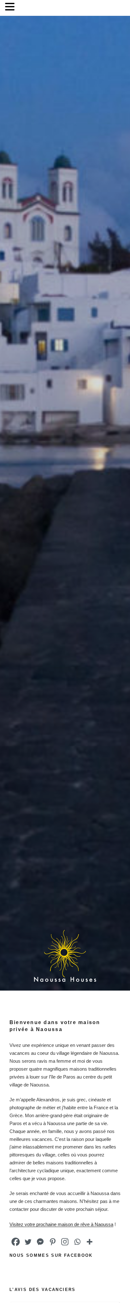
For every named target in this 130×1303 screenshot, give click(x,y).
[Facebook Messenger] (40, 1241)
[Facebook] (15, 1241)
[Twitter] (27, 1241)
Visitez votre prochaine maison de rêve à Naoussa (61, 1224)
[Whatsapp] (77, 1241)
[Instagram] (64, 1241)
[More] (89, 1241)
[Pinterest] (52, 1241)
